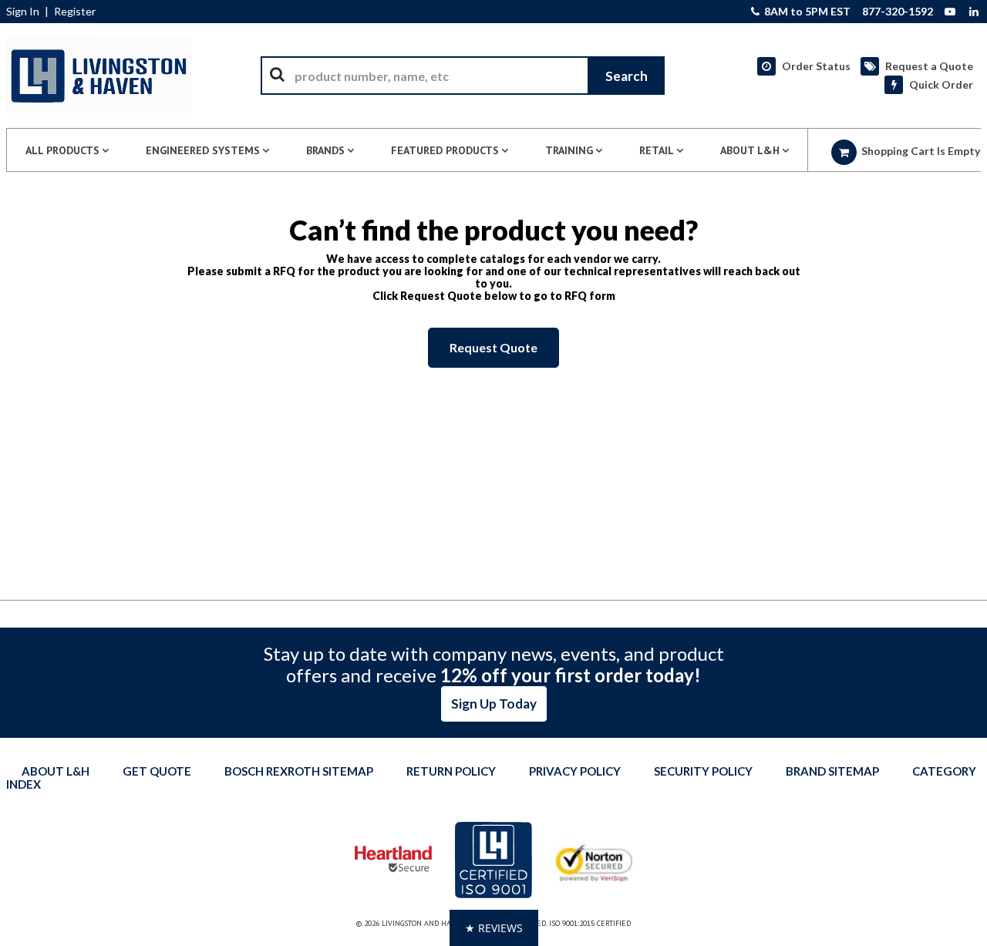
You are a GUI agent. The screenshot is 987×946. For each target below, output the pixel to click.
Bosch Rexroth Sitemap (298, 771)
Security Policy (703, 771)
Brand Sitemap (832, 771)
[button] (494, 928)
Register (75, 11)
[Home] (98, 76)
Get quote (157, 771)
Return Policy (451, 771)
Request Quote (493, 347)
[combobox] (463, 75)
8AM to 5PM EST (806, 11)
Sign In (22, 11)
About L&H (55, 771)
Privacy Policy (575, 771)
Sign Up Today (494, 703)
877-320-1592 (897, 11)
